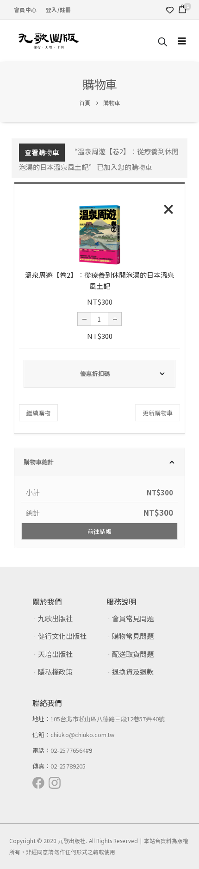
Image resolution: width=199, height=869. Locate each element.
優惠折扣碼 (95, 373)
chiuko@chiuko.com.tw (82, 734)
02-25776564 (68, 750)
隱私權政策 (55, 671)
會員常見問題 (133, 618)
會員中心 (25, 9)
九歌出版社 (55, 618)
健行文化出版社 (62, 636)
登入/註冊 (58, 9)
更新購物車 (158, 412)
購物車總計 (39, 461)
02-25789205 (68, 766)
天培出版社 (55, 654)
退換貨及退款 (133, 671)
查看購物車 (42, 152)
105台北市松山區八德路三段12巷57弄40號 (107, 718)
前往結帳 (99, 531)
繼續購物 (38, 412)
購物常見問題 (133, 636)
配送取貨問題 (133, 654)
